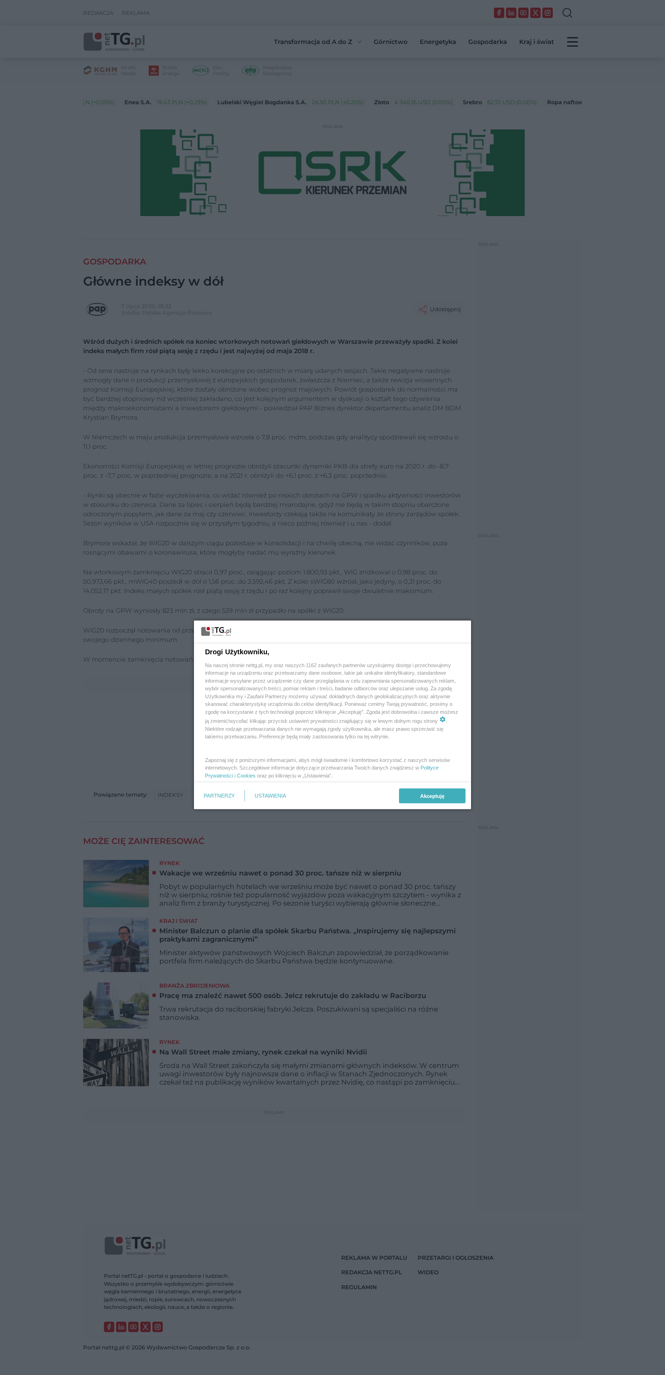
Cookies (246, 775)
